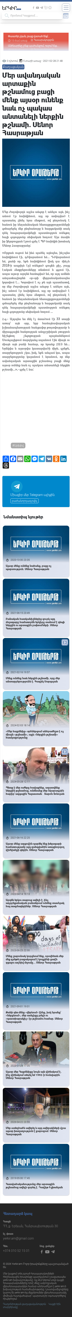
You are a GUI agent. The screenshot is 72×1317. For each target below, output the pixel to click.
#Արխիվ (18, 445)
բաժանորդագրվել (24, 500)
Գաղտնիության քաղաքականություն (24, 1304)
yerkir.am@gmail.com (18, 1238)
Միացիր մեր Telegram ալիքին (32, 495)
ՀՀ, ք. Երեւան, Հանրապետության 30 (30, 1226)
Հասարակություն (44, 40)
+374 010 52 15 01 (16, 1251)
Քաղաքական (13, 67)
